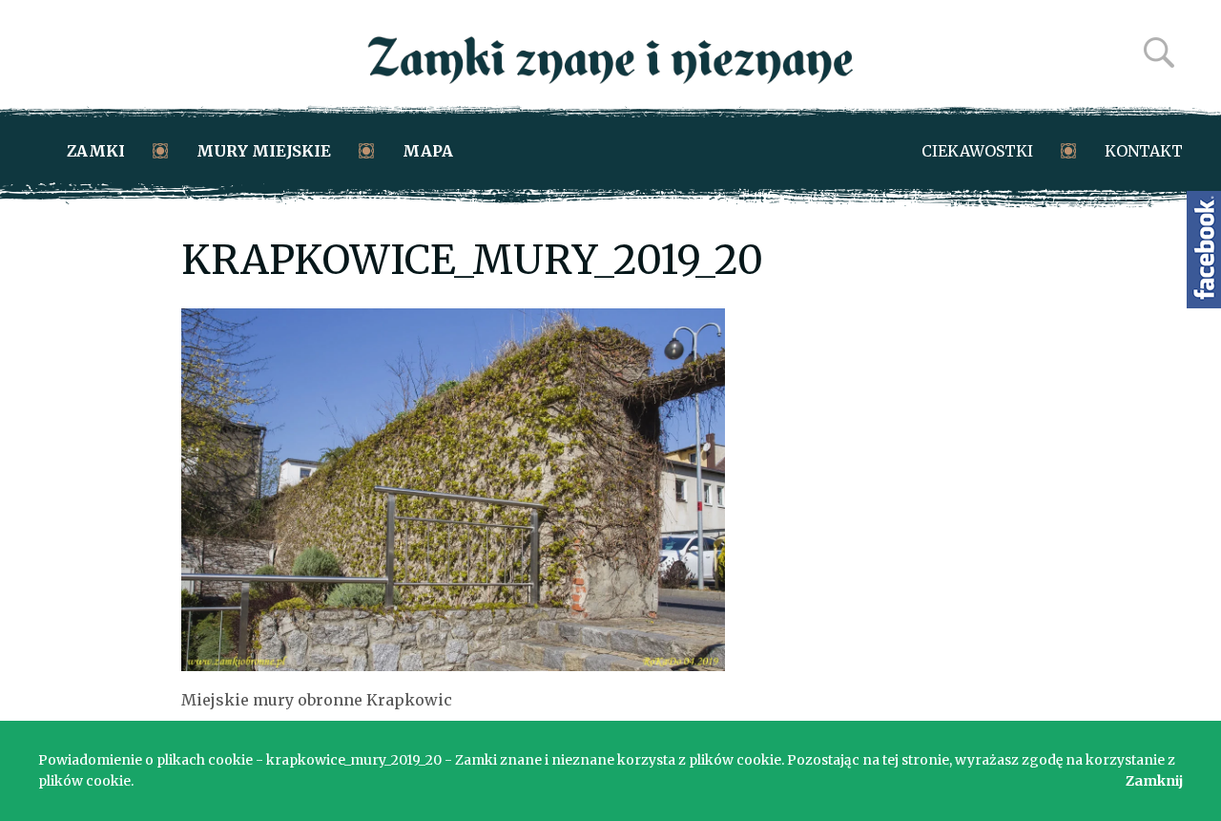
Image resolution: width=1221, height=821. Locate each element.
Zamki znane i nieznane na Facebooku (1204, 249)
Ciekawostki (977, 150)
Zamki (96, 150)
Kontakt (1144, 150)
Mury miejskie (264, 150)
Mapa (428, 150)
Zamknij (1154, 780)
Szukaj (1159, 52)
